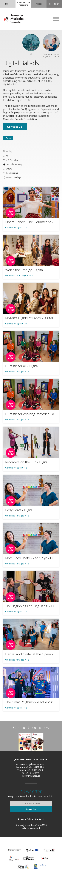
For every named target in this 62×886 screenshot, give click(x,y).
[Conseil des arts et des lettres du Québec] (32, 850)
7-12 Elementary (14, 164)
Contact (39, 819)
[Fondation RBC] (40, 866)
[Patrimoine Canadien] (49, 850)
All (7, 155)
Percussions (12, 173)
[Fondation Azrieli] (23, 866)
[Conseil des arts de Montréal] (13, 858)
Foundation (54, 4)
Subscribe (31, 809)
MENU (56, 19)
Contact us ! (15, 126)
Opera (9, 168)
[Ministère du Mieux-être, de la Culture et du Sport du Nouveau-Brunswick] (28, 858)
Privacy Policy (25, 819)
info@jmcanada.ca (31, 775)
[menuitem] (7, 4)
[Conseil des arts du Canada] (14, 850)
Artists (39, 4)
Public (7, 4)
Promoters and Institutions (23, 3)
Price (8, 138)
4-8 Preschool (13, 160)
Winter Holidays (13, 177)
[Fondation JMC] (46, 858)
